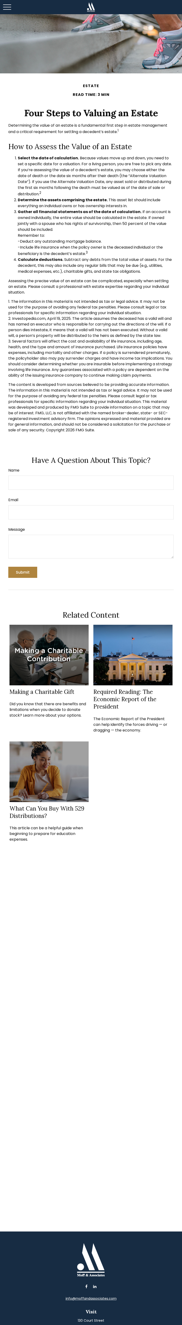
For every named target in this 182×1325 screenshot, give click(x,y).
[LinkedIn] (94, 1286)
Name (13, 470)
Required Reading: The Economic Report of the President (124, 699)
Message (16, 529)
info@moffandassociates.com (91, 1298)
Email (13, 500)
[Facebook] (86, 1286)
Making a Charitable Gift (41, 692)
